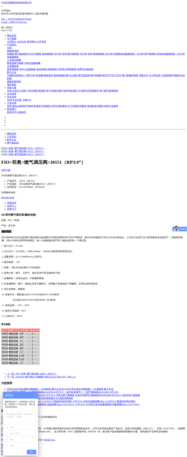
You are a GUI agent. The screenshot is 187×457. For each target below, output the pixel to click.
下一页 (41, 377)
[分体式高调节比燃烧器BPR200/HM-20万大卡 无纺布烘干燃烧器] (41, 395)
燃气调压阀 (13, 143)
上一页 (32, 373)
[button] (43, 417)
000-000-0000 (7, 197)
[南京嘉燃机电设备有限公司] (93, 2)
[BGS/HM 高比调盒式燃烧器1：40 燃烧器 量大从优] (34, 389)
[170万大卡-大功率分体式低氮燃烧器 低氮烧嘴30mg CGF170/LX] (41, 404)
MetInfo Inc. (50, 440)
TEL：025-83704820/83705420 (16, 19)
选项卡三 (11, 209)
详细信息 (11, 203)
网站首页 (11, 35)
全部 (9, 48)
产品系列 (11, 136)
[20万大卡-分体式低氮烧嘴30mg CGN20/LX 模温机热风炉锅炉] (40, 401)
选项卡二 (11, 206)
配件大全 (11, 140)
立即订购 (6, 170)
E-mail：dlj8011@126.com (14, 22)
